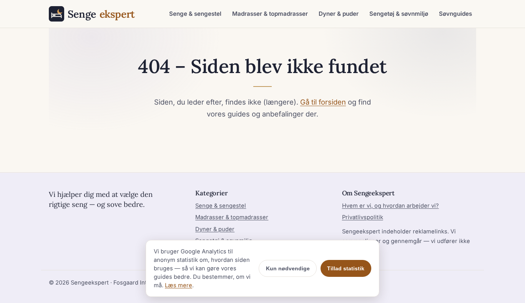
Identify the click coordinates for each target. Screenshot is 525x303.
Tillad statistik (345, 268)
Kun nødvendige (288, 268)
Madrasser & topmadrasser (270, 13)
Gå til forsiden (323, 102)
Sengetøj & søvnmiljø (398, 13)
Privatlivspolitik (362, 217)
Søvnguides (455, 13)
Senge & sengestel (195, 13)
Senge (101, 13)
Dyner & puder (339, 13)
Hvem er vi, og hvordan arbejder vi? (390, 205)
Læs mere (178, 285)
